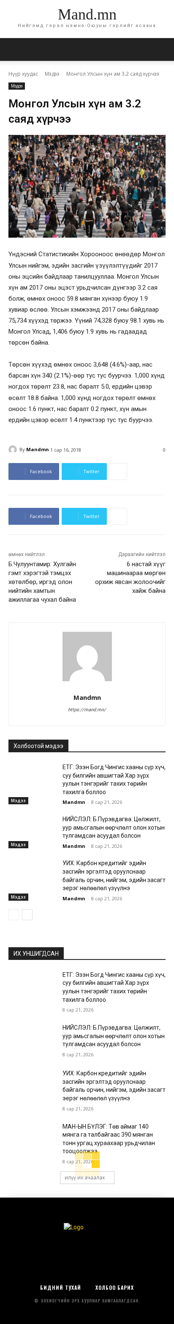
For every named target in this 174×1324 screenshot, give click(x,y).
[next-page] (27, 914)
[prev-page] (13, 914)
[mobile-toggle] (14, 49)
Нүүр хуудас (23, 73)
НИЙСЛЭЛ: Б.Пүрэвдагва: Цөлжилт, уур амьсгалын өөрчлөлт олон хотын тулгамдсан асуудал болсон (114, 827)
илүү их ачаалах (85, 1177)
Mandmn (37, 449)
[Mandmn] (13, 449)
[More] (118, 471)
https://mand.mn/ (87, 710)
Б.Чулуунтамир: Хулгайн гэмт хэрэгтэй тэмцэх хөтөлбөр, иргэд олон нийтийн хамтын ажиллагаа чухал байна (42, 581)
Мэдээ (52, 73)
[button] (162, 49)
